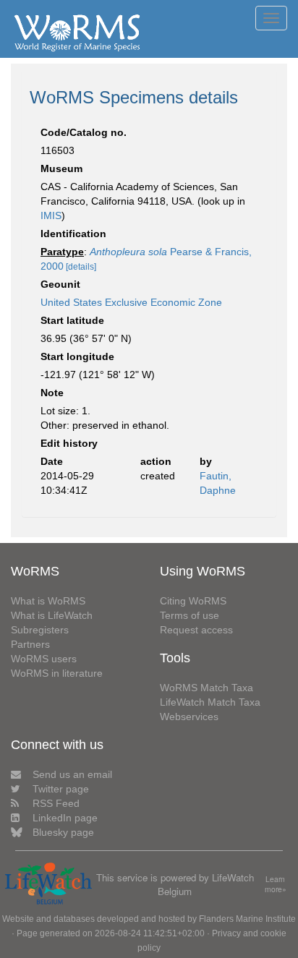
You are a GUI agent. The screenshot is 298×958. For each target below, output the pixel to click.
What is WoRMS (48, 601)
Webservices (189, 716)
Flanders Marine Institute (247, 919)
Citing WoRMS (193, 601)
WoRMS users (44, 658)
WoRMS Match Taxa (206, 687)
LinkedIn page (65, 818)
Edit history (69, 443)
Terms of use (189, 615)
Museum (61, 168)
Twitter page (61, 789)
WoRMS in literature (57, 673)
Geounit (60, 284)
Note (52, 392)
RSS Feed (56, 803)
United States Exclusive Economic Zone (131, 302)
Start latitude (72, 320)
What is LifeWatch (52, 615)
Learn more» (275, 884)
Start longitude (77, 356)
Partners (30, 644)
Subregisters (40, 630)
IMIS (51, 215)
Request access (196, 630)
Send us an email (72, 774)
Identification (73, 233)
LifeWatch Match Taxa (210, 702)
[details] (81, 267)
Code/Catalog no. (84, 132)
